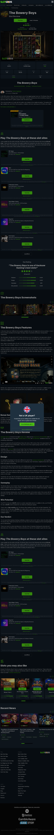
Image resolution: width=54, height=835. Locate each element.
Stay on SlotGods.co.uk (27, 429)
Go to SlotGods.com (26, 424)
